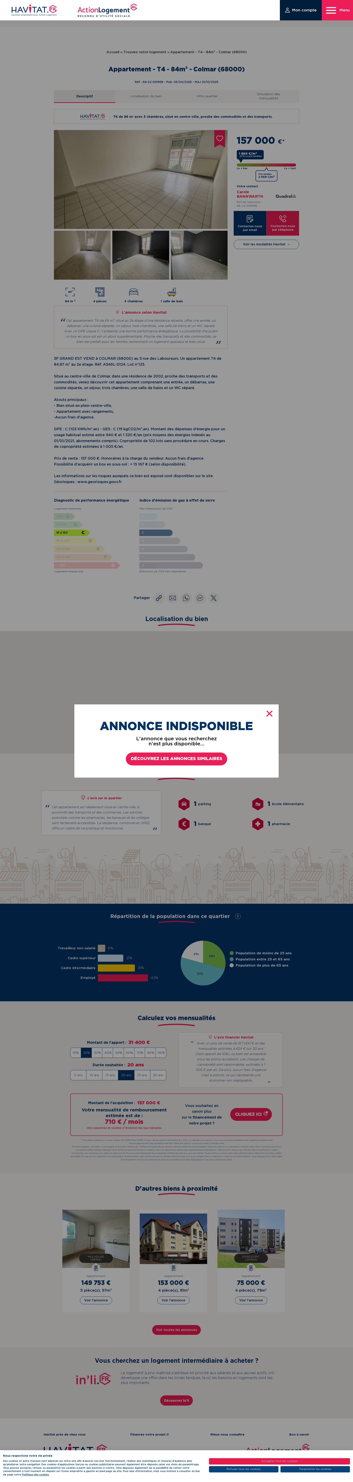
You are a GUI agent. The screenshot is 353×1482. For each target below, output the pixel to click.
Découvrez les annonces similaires (176, 759)
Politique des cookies (35, 1474)
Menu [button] (344, 10)
